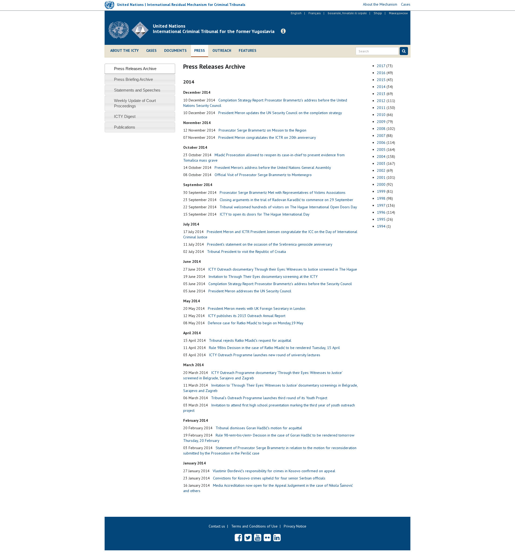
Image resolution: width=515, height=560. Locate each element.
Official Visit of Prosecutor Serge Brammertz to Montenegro (263, 174)
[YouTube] (257, 537)
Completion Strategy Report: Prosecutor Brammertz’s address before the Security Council (280, 283)
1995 (381, 219)
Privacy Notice (295, 526)
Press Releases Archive (135, 68)
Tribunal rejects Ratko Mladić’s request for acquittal (250, 340)
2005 (381, 149)
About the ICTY (124, 50)
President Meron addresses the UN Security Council (249, 291)
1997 (381, 205)
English (296, 13)
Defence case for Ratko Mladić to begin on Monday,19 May (255, 323)
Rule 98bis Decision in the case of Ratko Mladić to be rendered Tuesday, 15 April (274, 347)
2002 (381, 170)
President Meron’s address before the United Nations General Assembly (273, 167)
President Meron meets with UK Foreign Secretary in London (256, 308)
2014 (381, 86)
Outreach (221, 50)
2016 (381, 72)
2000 (381, 184)
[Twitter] (248, 537)
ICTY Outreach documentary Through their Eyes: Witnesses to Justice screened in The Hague (282, 269)
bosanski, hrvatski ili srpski (347, 13)
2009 (381, 121)
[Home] (131, 30)
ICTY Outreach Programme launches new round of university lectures (264, 354)
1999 (381, 191)
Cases (151, 50)
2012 (381, 100)
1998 (381, 198)
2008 (381, 128)
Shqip (378, 13)
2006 (381, 142)
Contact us (217, 526)
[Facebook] (238, 537)
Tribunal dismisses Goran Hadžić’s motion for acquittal (259, 428)
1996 (381, 212)
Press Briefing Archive (133, 79)
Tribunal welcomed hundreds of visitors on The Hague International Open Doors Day (288, 207)
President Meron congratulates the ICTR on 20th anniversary (267, 137)
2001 (381, 177)
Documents (175, 50)
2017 (381, 65)
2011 (381, 107)
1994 (381, 226)
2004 (381, 156)
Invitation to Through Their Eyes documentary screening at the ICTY (263, 276)
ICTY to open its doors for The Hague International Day (265, 214)
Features (247, 50)
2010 (381, 114)
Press (199, 50)
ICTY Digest (124, 116)
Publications (124, 127)
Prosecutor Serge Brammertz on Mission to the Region (262, 130)
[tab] (140, 69)
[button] (283, 31)
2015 (381, 79)
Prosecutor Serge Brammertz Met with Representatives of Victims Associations (282, 192)
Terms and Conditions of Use (254, 526)
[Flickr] (267, 537)
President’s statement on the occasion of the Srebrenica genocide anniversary (269, 244)
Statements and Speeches (137, 90)
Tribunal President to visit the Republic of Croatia (246, 251)
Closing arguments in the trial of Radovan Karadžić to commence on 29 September (286, 199)
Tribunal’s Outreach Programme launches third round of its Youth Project (269, 397)
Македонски (398, 13)
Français (314, 13)
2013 (381, 93)
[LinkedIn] (277, 537)
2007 (381, 135)
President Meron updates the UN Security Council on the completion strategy (280, 112)
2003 (381, 163)
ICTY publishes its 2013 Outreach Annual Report (246, 315)
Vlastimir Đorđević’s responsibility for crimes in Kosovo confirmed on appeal (274, 470)
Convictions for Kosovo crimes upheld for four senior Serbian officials (269, 478)
